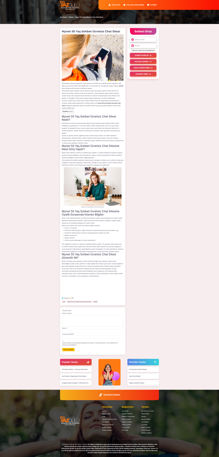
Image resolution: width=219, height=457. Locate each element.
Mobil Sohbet (106, 414)
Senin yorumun (67, 313)
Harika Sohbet (126, 419)
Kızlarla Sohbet (142, 61)
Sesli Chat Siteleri (134, 376)
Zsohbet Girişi (142, 74)
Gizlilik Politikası (127, 414)
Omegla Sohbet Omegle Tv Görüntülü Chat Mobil (77, 383)
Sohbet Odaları (107, 430)
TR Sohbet (105, 422)
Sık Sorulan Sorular (147, 411)
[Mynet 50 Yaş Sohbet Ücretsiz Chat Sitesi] (93, 57)
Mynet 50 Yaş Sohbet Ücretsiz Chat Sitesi (79, 301)
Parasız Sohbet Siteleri (109, 419)
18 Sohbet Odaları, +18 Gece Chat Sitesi (75, 369)
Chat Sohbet (126, 427)
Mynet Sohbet (145, 419)
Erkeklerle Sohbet (108, 425)
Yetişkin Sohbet (127, 422)
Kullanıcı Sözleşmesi (135, 5)
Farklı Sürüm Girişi (142, 68)
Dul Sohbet (145, 422)
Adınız (64, 328)
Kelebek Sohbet (146, 433)
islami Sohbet (145, 427)
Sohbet (104, 411)
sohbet (95, 301)
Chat (64, 301)
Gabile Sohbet (106, 427)
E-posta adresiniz (68, 334)
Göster (71, 111)
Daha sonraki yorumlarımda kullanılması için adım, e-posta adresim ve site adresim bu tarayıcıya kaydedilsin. (90, 344)
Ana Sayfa (115, 5)
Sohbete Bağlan (142, 55)
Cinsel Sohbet (145, 430)
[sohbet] (71, 5)
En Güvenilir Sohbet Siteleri (138, 369)
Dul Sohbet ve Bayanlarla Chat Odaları (74, 376)
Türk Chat (125, 430)
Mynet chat (65, 153)
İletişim (153, 5)
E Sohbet (144, 425)
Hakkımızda (145, 414)
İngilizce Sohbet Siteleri (136, 383)
